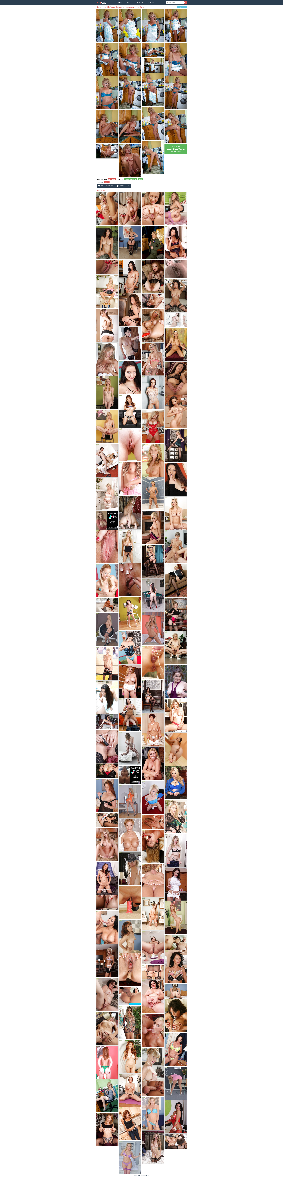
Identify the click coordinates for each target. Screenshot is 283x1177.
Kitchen (107, 182)
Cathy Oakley (111, 179)
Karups (140, 179)
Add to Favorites (106, 186)
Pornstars (140, 2)
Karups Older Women (130, 179)
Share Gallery (123, 186)
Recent (120, 2)
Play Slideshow (182, 7)
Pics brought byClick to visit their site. (175, 149)
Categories (151, 2)
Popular (129, 2)
